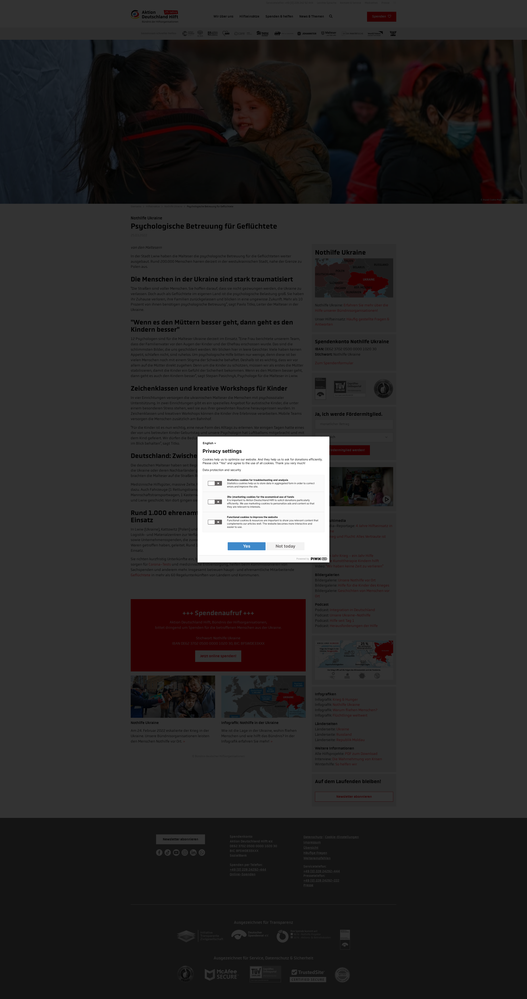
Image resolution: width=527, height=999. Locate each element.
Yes (246, 546)
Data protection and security (222, 470)
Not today (285, 546)
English (208, 443)
